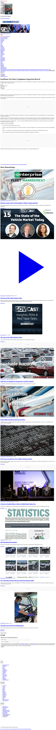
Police (1, 55)
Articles (10, 0)
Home (1, 76)
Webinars (33, 69)
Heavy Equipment (19, 164)
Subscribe (2, 18)
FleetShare (2, 69)
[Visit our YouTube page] (4, 635)
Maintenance (2, 49)
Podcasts (30, 69)
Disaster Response (3, 37)
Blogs (10, 69)
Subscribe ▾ (3, 3)
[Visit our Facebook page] (1, 635)
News (8, 0)
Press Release (34, 70)
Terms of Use (7, 729)
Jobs (38, 69)
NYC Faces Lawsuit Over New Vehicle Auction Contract (16, 459)
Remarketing (2, 59)
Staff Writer (8, 200)
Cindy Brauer (8, 501)
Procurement (2, 57)
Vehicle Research (3, 67)
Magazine (20, 69)
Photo (14, 69)
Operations (2, 53)
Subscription (2, 70)
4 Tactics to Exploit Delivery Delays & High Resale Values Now (18, 504)
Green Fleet (2, 47)
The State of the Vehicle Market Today (11, 298)
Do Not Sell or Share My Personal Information (23, 729)
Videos (12, 69)
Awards (36, 69)
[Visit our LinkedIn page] (2, 635)
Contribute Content (28, 70)
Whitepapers (27, 69)
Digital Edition (7, 18)
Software (2, 63)
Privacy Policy (38, 70)
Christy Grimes (9, 379)
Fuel (1, 43)
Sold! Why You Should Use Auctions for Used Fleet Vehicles (17, 381)
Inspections (14, 164)
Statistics (23, 69)
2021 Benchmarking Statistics (8, 542)
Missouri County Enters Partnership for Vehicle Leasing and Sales (19, 203)
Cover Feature (4, 0)
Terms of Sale (12, 729)
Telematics (2, 65)
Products (16, 69)
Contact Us (16, 70)
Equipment (2, 39)
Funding (1, 45)
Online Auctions (9, 164)
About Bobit (2, 71)
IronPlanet (5, 164)
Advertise (12, 70)
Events (1, 41)
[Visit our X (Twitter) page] (3, 635)
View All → (2, 630)
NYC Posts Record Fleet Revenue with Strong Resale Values (17, 580)
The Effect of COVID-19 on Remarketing (12, 625)
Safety (1, 61)
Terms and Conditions (45, 70)
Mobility (1, 51)
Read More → (2, 208)
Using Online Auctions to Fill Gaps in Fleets (12, 419)
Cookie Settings (52, 70)
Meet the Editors (7, 70)
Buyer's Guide (48, 69)
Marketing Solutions (21, 70)
